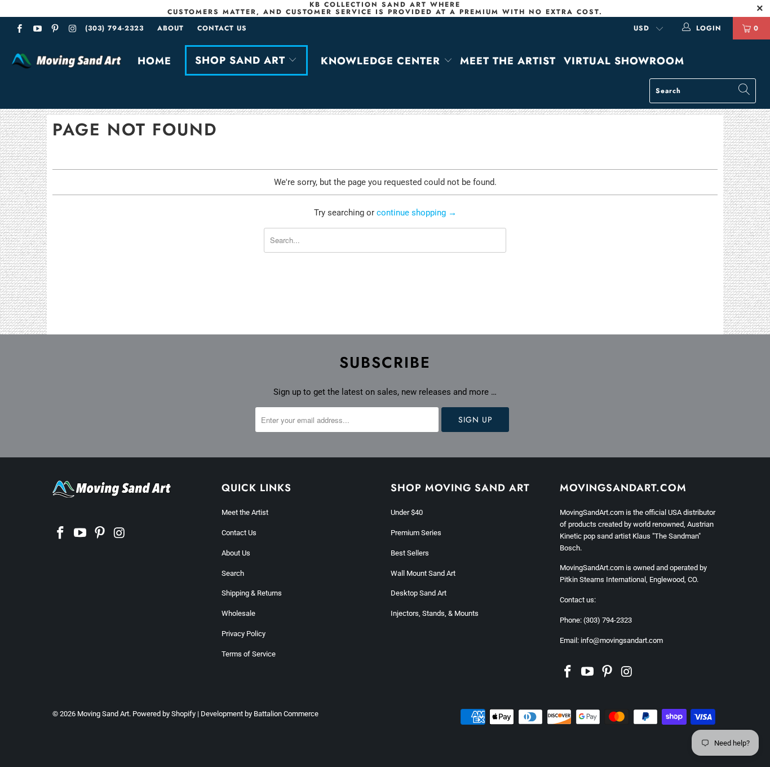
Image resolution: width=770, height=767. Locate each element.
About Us (236, 553)
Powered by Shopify (164, 713)
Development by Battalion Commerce (259, 713)
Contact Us (222, 28)
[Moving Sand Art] (67, 61)
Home (154, 61)
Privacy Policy (243, 633)
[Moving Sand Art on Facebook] (19, 30)
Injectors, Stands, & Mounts (435, 613)
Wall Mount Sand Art (423, 573)
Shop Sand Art (242, 60)
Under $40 (407, 512)
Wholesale (238, 613)
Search (233, 573)
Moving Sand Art (103, 713)
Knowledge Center (382, 61)
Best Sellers (410, 553)
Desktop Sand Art (418, 593)
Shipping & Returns (252, 593)
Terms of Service (249, 654)
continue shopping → (417, 213)
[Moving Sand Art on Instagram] (72, 30)
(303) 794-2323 (114, 28)
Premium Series (416, 532)
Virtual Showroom (624, 61)
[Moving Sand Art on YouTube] (36, 30)
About (170, 28)
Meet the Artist (508, 61)
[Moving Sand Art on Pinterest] (54, 30)
